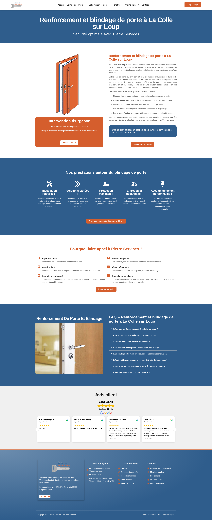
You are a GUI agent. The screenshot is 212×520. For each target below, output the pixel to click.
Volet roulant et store (98, 5)
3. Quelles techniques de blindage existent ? (131, 341)
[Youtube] (48, 496)
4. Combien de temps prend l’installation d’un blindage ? (136, 348)
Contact (145, 5)
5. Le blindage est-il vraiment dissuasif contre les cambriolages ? (140, 354)
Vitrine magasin (132, 5)
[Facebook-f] (41, 496)
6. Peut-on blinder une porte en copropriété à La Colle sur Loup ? (140, 360)
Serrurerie (71, 5)
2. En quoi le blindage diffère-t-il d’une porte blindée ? (135, 335)
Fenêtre (116, 5)
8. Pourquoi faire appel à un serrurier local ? (131, 372)
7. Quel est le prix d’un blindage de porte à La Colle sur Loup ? (139, 366)
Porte (80, 5)
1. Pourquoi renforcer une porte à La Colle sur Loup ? (135, 329)
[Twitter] (45, 496)
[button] (143, 329)
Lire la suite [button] (113, 439)
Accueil (61, 5)
